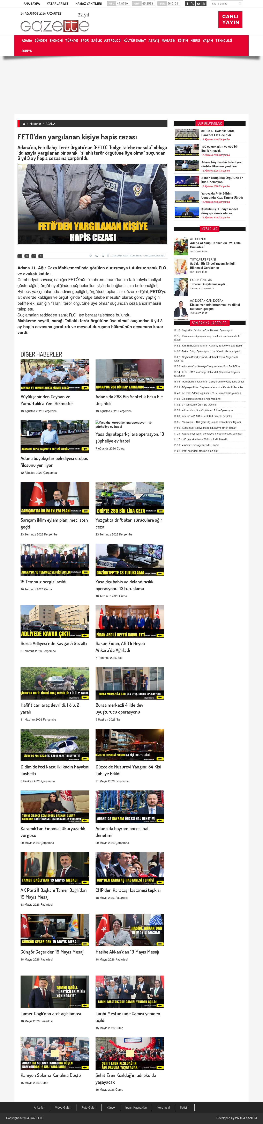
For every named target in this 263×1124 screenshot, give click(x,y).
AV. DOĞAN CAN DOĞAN (207, 281)
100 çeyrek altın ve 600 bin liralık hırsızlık (220, 148)
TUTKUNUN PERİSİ (203, 240)
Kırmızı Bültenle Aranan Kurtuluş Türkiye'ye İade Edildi (208, 345)
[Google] (33, 256)
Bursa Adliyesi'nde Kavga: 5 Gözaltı (54, 643)
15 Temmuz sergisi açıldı (43, 581)
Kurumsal (163, 1107)
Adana (23, 268)
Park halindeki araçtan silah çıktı (196, 450)
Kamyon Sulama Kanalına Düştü (51, 1075)
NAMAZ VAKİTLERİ (88, 3)
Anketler (39, 1107)
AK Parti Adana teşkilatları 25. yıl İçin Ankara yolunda (207, 393)
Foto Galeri (89, 1107)
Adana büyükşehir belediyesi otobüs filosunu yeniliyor (221, 164)
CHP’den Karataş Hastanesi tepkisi (128, 890)
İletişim (184, 1107)
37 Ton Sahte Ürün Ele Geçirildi (195, 404)
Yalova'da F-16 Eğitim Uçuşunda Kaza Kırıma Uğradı (222, 195)
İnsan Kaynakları (136, 1107)
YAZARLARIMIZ (57, 3)
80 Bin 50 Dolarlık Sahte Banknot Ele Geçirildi (218, 133)
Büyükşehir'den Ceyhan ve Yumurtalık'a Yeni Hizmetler (208, 387)
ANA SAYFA (32, 3)
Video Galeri (63, 1107)
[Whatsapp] (40, 256)
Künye (111, 1107)
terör (84, 320)
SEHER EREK (199, 301)
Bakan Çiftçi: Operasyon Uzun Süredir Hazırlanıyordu (207, 351)
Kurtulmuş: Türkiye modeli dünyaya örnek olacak (220, 211)
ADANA (50, 124)
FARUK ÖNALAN (201, 260)
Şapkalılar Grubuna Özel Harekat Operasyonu (203, 330)
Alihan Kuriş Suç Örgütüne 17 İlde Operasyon (222, 180)
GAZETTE (36, 1118)
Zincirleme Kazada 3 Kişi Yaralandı (197, 398)
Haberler (35, 124)
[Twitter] (26, 256)
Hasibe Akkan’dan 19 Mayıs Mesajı (127, 952)
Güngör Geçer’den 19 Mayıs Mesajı (52, 952)
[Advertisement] (131, 85)
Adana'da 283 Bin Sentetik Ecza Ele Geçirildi (203, 416)
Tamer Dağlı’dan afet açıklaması (51, 1013)
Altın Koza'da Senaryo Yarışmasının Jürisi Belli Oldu (207, 366)
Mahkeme (67, 268)
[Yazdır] (91, 255)
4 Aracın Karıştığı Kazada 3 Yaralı (196, 445)
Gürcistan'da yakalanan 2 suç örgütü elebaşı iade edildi (209, 381)
